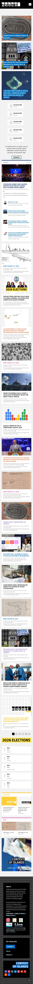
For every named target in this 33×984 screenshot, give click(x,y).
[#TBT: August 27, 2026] (23, 826)
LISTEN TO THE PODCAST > (16, 868)
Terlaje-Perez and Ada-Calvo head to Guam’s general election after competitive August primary (16, 298)
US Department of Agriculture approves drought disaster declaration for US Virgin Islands (16, 331)
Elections (17, 227)
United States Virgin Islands (15, 336)
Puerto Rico (21, 189)
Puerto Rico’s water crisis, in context (15, 36)
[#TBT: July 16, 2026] (5, 203)
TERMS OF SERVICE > (19, 913)
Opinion (22, 398)
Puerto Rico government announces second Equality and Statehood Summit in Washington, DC (18, 234)
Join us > (8, 951)
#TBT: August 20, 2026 (11, 363)
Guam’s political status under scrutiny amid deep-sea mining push (18, 211)
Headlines (26, 213)
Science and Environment (13, 215)
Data (25, 429)
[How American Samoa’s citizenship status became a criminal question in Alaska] (5, 222)
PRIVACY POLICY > (11, 915)
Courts (13, 227)
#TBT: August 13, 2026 (11, 492)
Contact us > (9, 954)
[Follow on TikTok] (18, 971)
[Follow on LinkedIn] (15, 971)
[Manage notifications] (29, 980)
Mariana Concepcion (9, 398)
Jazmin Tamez (12, 225)
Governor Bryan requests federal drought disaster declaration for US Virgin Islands (16, 459)
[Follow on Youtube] (22, 971)
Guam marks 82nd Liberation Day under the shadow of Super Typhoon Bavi (15, 587)
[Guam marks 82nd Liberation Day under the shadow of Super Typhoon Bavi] (16, 574)
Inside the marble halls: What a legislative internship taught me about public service (15, 395)
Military (8, 269)
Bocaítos (26, 723)
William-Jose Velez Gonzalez (15, 203)
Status (25, 189)
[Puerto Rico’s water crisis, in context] (16, 511)
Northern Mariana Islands (12, 495)
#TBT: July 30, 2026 (7, 832)
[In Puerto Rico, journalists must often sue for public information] (16, 543)
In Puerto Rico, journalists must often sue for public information (16, 555)
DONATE (16, 157)
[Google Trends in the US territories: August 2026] (16, 414)
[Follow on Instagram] (9, 971)
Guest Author (7, 558)
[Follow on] (9, 974)
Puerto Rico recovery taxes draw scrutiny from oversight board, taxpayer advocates (16, 720)
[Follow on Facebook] (5, 971)
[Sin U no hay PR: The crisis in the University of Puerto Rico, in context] (16, 638)
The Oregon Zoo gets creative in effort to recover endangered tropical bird (7, 810)
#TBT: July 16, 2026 (13, 202)
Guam (22, 213)
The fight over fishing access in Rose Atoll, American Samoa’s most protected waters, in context (15, 94)
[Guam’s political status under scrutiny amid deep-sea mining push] (5, 212)
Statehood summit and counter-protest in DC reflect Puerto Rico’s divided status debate (15, 186)
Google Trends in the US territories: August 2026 (12, 427)
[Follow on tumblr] (12, 971)
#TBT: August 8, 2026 (10, 619)
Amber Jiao (7, 189)
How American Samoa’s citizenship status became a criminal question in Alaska (18, 222)
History (9, 205)
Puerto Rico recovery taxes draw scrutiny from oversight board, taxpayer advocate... (24, 810)
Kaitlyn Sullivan (8, 688)
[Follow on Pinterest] (25, 971)
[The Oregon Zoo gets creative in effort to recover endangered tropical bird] (9, 801)
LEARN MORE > (10, 913)
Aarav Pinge (7, 302)
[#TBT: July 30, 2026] (9, 826)
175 (26, 734)
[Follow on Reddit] (5, 974)
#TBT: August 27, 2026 (11, 266)
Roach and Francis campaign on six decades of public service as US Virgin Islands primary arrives (16, 685)
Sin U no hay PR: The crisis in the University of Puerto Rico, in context (15, 64)
